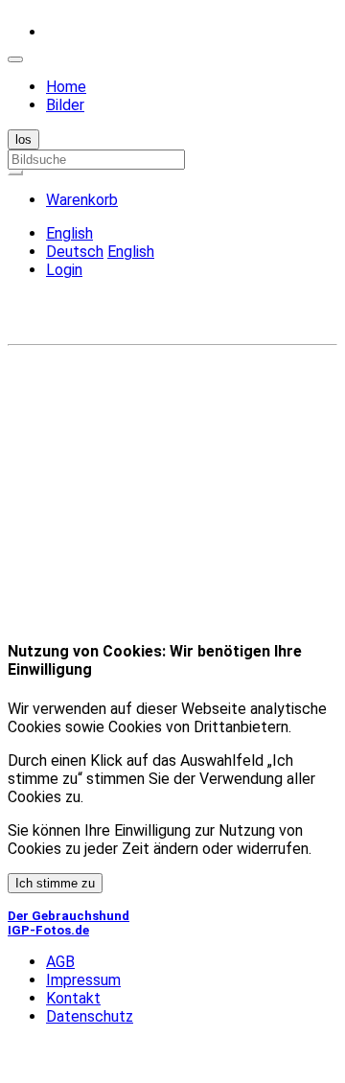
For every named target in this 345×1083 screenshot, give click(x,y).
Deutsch (75, 251)
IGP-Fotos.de (48, 930)
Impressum (83, 980)
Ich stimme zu (55, 883)
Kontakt (73, 998)
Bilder (65, 105)
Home (66, 87)
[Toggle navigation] (15, 59)
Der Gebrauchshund (68, 916)
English (130, 251)
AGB (60, 962)
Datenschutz (89, 1016)
